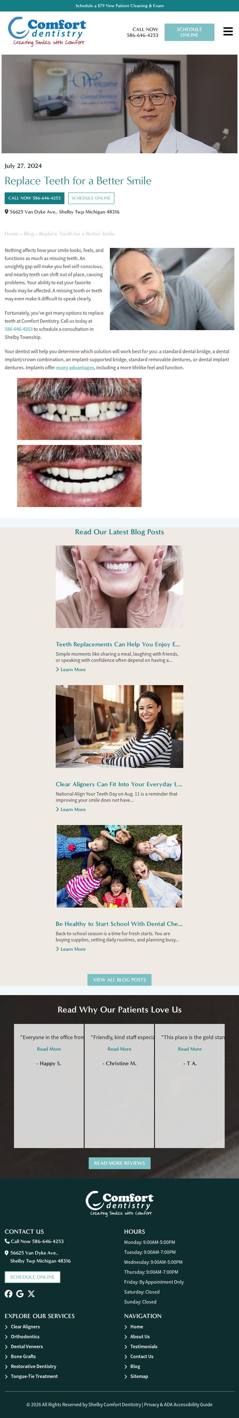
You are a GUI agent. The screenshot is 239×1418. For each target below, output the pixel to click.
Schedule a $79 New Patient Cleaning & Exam (120, 5)
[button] (8, 1294)
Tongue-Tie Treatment (34, 1376)
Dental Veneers (27, 1346)
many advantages (75, 367)
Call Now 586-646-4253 (142, 32)
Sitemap (139, 1376)
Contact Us (141, 1356)
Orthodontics (25, 1336)
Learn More (73, 669)
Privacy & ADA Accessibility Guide (178, 1405)
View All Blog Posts (119, 980)
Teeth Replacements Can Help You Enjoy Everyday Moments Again (119, 644)
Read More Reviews (119, 1163)
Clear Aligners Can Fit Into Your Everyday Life (119, 784)
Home (12, 234)
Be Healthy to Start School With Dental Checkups (119, 923)
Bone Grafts (23, 1356)
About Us (140, 1336)
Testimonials (143, 1346)
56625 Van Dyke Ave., (64, 212)
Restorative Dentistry (33, 1366)
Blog (29, 234)
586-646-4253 (19, 329)
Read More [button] (49, 1049)
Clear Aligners (25, 1326)
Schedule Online (189, 32)
